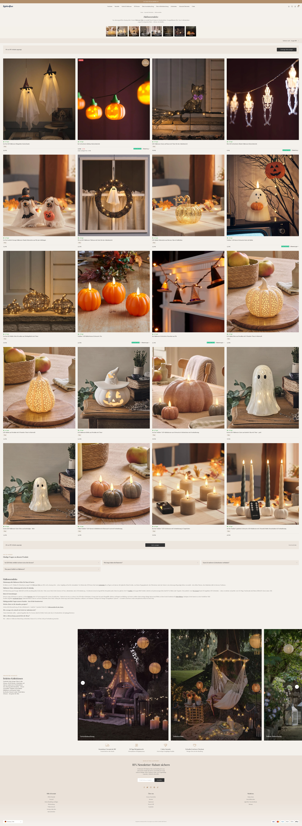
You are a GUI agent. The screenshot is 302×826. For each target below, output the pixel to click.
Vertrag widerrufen (51, 809)
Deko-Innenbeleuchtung (148, 6)
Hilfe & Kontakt (51, 797)
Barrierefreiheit (51, 811)
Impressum (151, 802)
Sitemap (251, 804)
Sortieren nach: (286, 40)
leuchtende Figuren (17, 598)
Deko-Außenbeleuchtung (162, 6)
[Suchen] (292, 6)
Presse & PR (151, 804)
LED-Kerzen (137, 6)
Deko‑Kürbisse (179, 596)
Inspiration (151, 807)
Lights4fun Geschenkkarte (250, 802)
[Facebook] (144, 787)
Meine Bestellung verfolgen (51, 802)
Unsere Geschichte (151, 797)
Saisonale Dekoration (184, 6)
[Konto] (295, 6)
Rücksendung (51, 804)
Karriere (151, 799)
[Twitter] (147, 787)
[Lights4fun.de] (8, 6)
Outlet (193, 6)
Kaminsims (30, 596)
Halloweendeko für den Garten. (56, 607)
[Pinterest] (154, 787)
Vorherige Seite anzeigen (286, 49)
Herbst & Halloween (127, 6)
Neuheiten (109, 6)
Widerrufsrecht (51, 807)
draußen (130, 591)
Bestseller (117, 6)
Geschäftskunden (250, 799)
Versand (51, 799)
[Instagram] (151, 787)
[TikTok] (157, 787)
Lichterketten (174, 6)
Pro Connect (196, 591)
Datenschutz (251, 797)
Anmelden (159, 780)
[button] (289, 6)
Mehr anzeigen (155, 545)
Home (142, 12)
